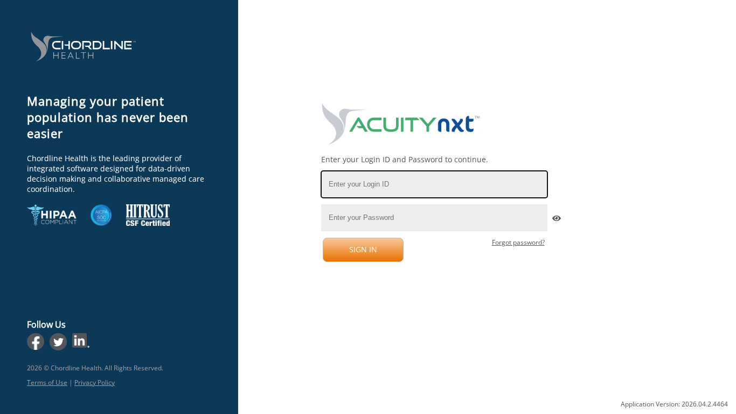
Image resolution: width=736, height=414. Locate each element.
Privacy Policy (94, 382)
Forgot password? (518, 242)
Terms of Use (47, 382)
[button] (555, 215)
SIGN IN (363, 249)
